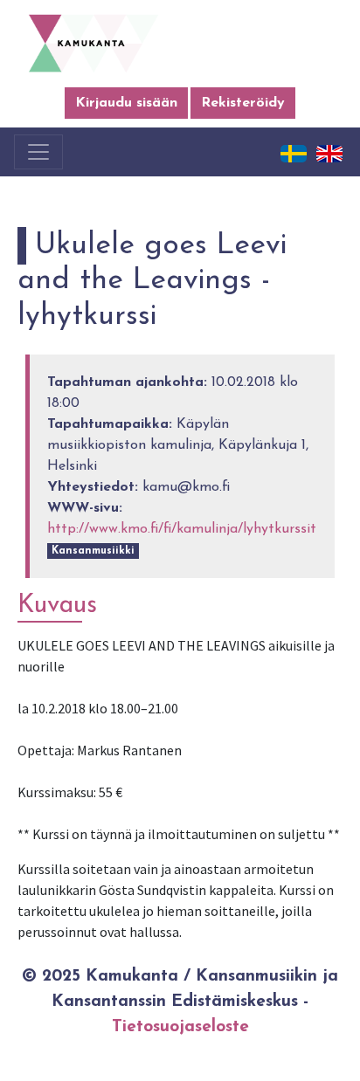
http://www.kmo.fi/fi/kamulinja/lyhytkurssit (181, 529)
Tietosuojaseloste (180, 1027)
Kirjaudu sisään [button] (126, 103)
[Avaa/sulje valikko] (38, 151)
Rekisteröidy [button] (243, 103)
